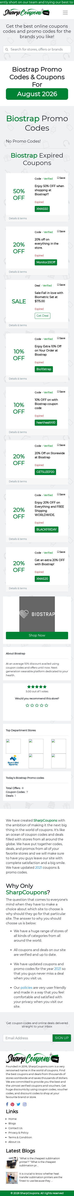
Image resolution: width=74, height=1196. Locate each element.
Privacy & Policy (18, 1132)
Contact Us (15, 1128)
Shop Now (37, 635)
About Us (14, 1141)
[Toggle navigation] (65, 13)
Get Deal (43, 315)
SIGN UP (61, 1038)
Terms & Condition (20, 1137)
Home (12, 1118)
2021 (38, 867)
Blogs (12, 1123)
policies (26, 988)
